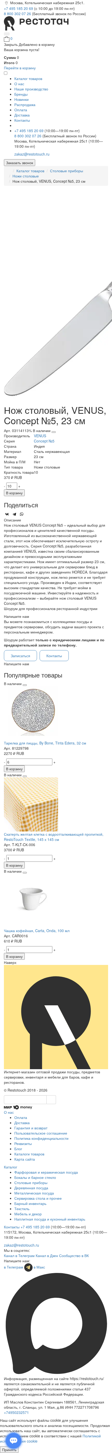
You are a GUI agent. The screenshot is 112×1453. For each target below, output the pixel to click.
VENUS (40, 435)
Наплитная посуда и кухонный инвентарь (49, 1219)
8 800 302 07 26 (18, 13)
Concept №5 (44, 441)
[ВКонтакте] (7, 514)
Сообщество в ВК (74, 1255)
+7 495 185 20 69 (19, 8)
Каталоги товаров (29, 1153)
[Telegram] (14, 514)
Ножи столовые (26, 175)
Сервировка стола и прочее (38, 1198)
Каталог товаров (30, 170)
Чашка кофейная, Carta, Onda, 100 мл (37, 930)
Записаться (20, 655)
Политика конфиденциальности (41, 1138)
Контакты (22, 120)
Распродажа (24, 104)
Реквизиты (23, 1143)
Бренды (21, 94)
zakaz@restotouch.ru (31, 154)
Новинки (21, 99)
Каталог (10, 1166)
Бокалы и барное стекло (35, 1177)
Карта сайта (24, 1159)
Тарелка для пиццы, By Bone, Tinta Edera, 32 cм (45, 743)
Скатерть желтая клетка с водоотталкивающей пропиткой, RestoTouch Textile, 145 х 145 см (53, 837)
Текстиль (21, 1208)
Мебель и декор (28, 1213)
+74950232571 (16, 1412)
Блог (18, 1148)
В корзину (14, 492)
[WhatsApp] (21, 514)
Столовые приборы (66, 170)
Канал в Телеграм (19, 1255)
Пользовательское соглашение (40, 1133)
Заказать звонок (19, 162)
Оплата (20, 109)
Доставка (22, 115)
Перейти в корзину (20, 67)
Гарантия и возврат (30, 1127)
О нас (19, 83)
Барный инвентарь (30, 1203)
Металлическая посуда (34, 1193)
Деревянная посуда (31, 1187)
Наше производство (31, 88)
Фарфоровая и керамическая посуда (46, 1172)
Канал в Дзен (47, 1255)
